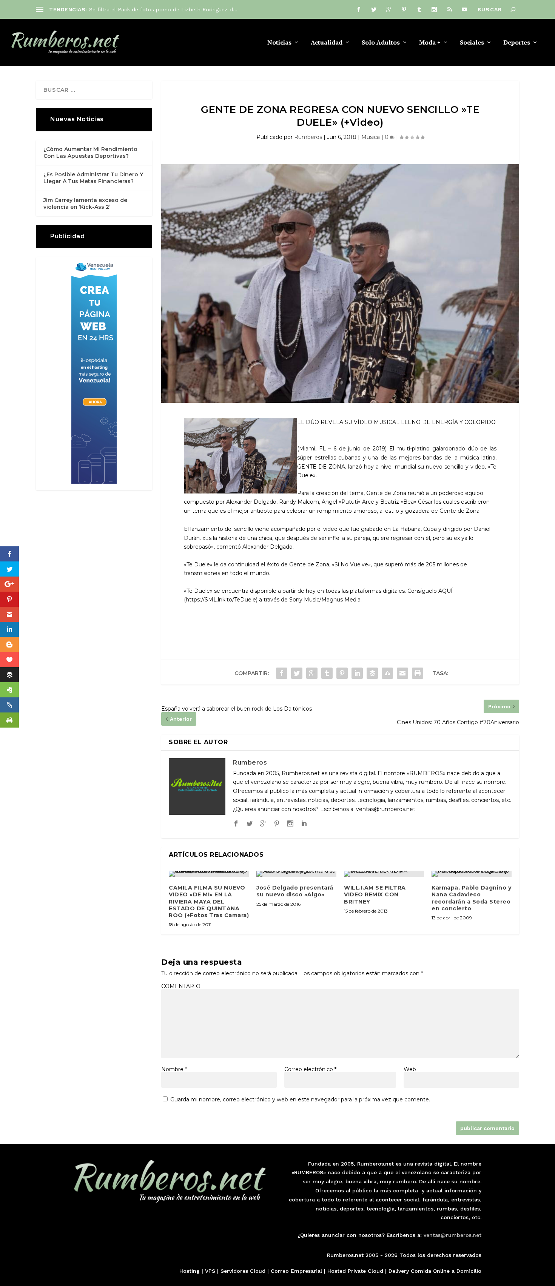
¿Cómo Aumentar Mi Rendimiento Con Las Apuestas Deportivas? (90, 152)
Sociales (472, 42)
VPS (210, 1271)
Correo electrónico (310, 1069)
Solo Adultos (381, 42)
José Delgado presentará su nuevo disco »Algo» (294, 891)
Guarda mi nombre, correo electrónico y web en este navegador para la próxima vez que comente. (300, 1099)
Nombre (174, 1069)
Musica (370, 137)
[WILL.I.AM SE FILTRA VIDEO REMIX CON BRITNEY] (384, 874)
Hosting (189, 1271)
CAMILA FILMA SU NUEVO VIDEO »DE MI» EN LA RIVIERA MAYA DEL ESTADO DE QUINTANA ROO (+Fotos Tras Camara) (209, 901)
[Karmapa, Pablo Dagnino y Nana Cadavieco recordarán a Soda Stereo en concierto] (472, 874)
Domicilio (468, 1271)
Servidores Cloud (242, 1271)
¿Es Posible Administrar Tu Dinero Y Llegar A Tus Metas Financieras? (93, 178)
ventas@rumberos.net (452, 1235)
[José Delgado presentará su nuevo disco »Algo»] (296, 874)
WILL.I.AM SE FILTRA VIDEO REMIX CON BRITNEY (375, 894)
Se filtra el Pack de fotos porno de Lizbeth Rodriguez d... (163, 9)
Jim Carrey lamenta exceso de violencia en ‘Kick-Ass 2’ (85, 203)
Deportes (516, 42)
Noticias (279, 42)
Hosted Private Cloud (355, 1271)
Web (410, 1069)
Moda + (430, 42)
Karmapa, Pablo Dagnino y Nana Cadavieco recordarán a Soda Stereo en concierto (471, 898)
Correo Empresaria (296, 1271)
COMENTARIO (180, 986)
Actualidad (326, 42)
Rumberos (308, 137)
